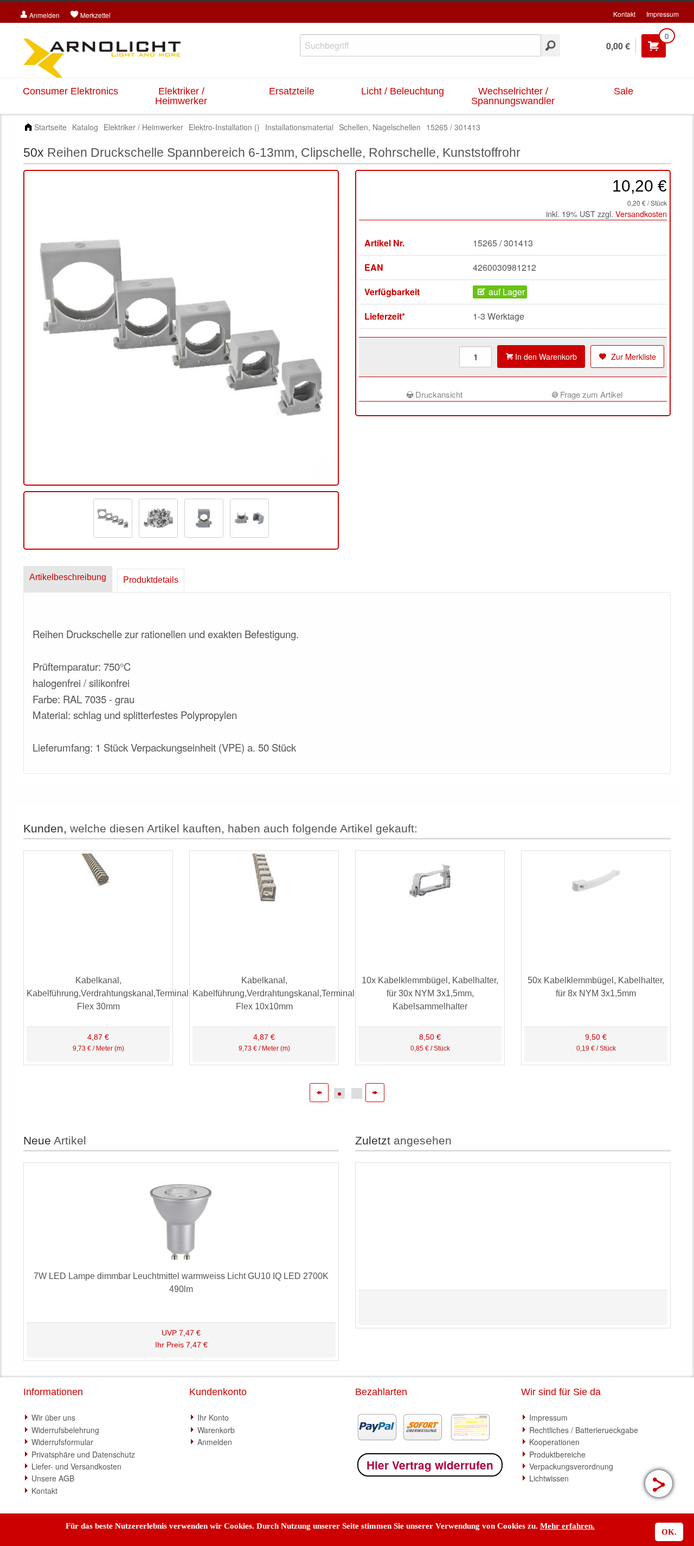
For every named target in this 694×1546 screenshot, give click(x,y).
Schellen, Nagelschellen (380, 127)
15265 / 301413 (453, 127)
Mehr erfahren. (567, 1526)
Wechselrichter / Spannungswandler (513, 96)
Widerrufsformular (62, 1441)
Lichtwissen (549, 1478)
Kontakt (624, 13)
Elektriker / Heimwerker (181, 96)
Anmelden (214, 1441)
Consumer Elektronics (70, 91)
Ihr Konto (213, 1417)
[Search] (550, 45)
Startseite (50, 127)
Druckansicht (437, 394)
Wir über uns (53, 1417)
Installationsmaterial (299, 127)
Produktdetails (150, 579)
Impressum (662, 13)
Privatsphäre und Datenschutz (83, 1454)
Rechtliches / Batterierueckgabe (583, 1429)
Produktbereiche (557, 1454)
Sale (623, 91)
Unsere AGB (52, 1478)
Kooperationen (554, 1441)
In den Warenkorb (545, 356)
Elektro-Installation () (224, 127)
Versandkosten (641, 213)
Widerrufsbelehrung (65, 1429)
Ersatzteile (291, 91)
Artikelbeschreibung (67, 577)
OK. (669, 1532)
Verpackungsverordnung (571, 1466)
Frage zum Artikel (590, 394)
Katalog (85, 127)
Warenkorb (216, 1429)
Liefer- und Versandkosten (76, 1466)
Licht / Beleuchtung (402, 91)
